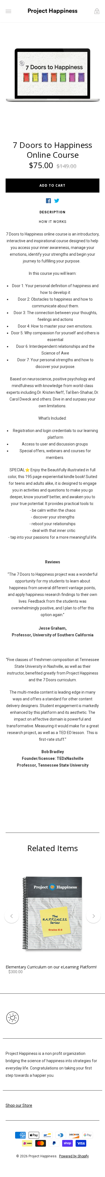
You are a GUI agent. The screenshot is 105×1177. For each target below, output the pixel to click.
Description (52, 212)
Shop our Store (19, 1105)
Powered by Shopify (74, 1156)
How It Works (52, 222)
